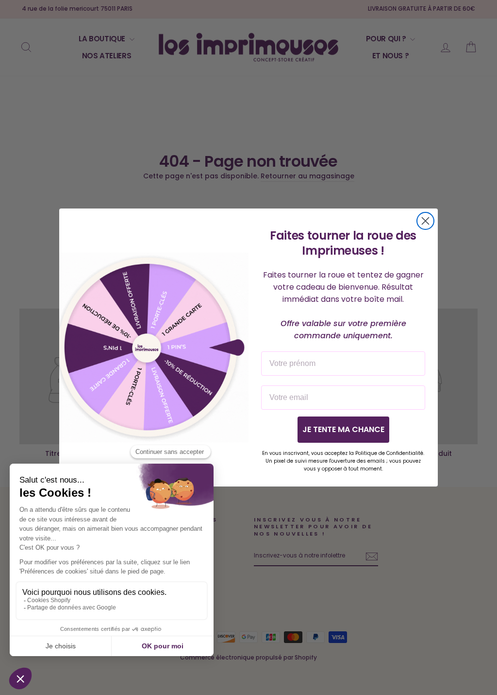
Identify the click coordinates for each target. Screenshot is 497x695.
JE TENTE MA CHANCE (343, 429)
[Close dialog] (425, 220)
